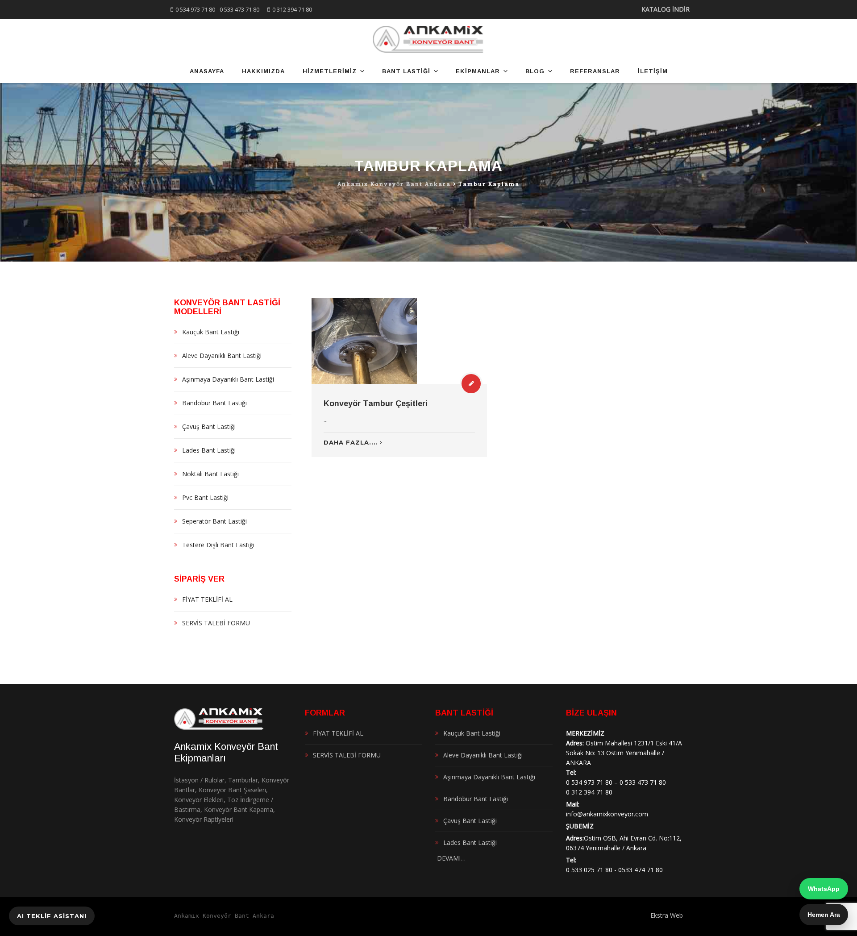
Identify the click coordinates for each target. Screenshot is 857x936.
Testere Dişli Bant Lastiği (218, 545)
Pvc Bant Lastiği (205, 497)
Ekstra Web (666, 915)
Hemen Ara (823, 914)
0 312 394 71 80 (292, 9)
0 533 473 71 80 (239, 9)
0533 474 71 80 (640, 869)
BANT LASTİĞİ (406, 71)
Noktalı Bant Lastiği (210, 474)
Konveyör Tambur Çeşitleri (376, 403)
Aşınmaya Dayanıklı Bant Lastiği (228, 379)
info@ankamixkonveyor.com (607, 814)
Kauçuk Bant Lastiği (210, 332)
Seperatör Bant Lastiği (214, 521)
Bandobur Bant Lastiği (214, 403)
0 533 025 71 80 (589, 869)
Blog (535, 71)
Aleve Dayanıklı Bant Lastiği (222, 355)
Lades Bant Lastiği (209, 450)
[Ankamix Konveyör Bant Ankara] (429, 39)
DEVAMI (448, 858)
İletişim (653, 71)
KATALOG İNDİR (665, 9)
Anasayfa (207, 71)
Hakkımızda (263, 71)
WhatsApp (824, 888)
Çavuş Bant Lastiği (209, 426)
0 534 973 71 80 (195, 9)
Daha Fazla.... (351, 442)
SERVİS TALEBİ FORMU (216, 623)
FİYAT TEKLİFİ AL (207, 599)
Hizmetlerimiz (330, 71)
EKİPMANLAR (478, 71)
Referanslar (595, 71)
